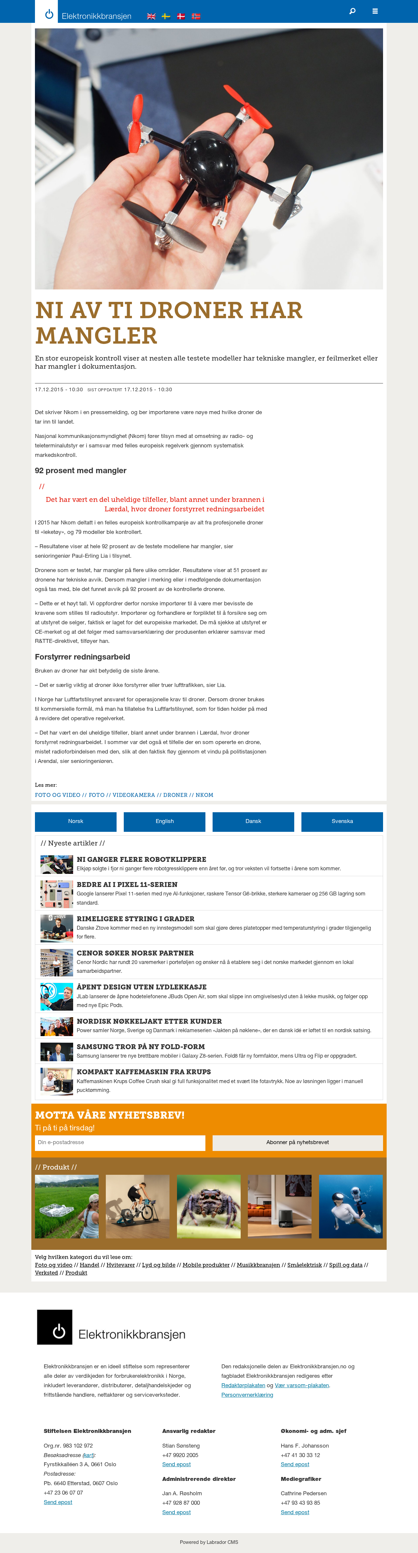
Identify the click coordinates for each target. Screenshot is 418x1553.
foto (97, 795)
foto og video (57, 795)
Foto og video (53, 1265)
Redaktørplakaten (243, 1386)
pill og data (347, 1265)
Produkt (76, 1272)
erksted (48, 1272)
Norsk (75, 822)
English (165, 822)
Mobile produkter (206, 1265)
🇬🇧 (151, 17)
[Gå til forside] (81, 11)
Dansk (253, 822)
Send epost (58, 1503)
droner (175, 795)
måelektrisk (306, 1265)
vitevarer (123, 1265)
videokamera (134, 795)
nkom (205, 795)
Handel (89, 1265)
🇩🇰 (181, 17)
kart (88, 1456)
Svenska (342, 822)
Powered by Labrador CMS (209, 1543)
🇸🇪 (166, 17)
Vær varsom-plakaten (302, 1386)
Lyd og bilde (158, 1265)
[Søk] (352, 11)
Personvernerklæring (247, 1395)
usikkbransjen (261, 1265)
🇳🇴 (196, 17)
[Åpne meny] (375, 11)
